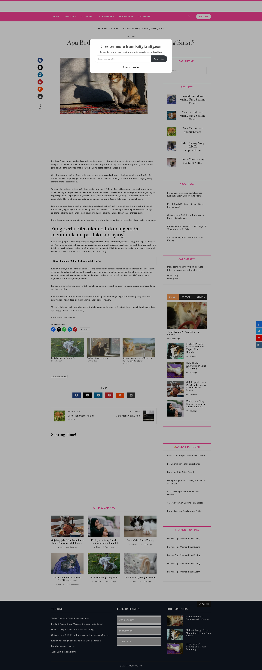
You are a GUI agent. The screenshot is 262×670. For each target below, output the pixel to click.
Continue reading (131, 67)
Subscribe (159, 59)
